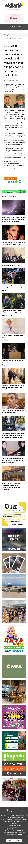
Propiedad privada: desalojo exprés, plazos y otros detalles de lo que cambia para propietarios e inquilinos (13, 388)
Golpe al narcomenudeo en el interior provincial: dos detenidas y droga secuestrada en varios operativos (13, 435)
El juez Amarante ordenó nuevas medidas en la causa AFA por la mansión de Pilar (12, 313)
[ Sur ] (22, 21)
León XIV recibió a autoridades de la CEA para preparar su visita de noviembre (13, 338)
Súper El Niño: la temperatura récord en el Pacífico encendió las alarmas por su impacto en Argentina (13, 220)
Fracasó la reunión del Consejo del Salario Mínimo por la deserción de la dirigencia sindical (13, 363)
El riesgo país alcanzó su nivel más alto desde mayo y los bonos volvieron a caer (14, 288)
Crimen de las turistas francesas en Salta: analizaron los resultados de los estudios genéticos (14, 460)
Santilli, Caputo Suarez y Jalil (11, 265)
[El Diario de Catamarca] (14, 6)
